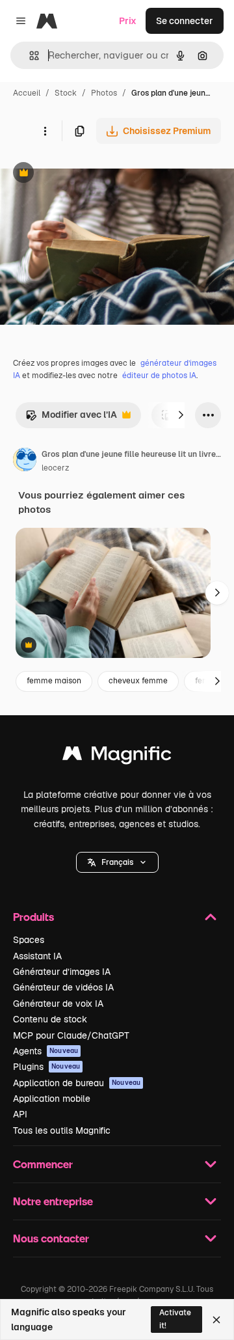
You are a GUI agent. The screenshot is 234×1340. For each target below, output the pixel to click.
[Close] (216, 1320)
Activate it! (175, 1318)
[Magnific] (117, 756)
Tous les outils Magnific (61, 1130)
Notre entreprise (53, 1201)
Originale (86, 174)
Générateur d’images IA (61, 972)
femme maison (54, 681)
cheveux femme (138, 681)
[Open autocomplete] (29, 56)
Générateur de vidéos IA (63, 987)
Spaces (28, 940)
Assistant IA (37, 956)
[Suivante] (180, 415)
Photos (104, 93)
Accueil (26, 93)
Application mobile (51, 1098)
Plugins (46, 1067)
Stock (66, 93)
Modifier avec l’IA (71, 418)
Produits (33, 916)
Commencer (43, 1164)
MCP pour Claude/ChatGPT (71, 1035)
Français (117, 862)
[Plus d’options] (45, 131)
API (20, 1114)
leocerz (55, 468)
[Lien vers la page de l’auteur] (24, 461)
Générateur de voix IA (58, 1003)
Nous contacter (51, 1238)
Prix (127, 21)
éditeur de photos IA (159, 375)
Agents (45, 1051)
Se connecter (184, 21)
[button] (117, 862)
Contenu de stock (50, 1019)
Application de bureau (76, 1083)
